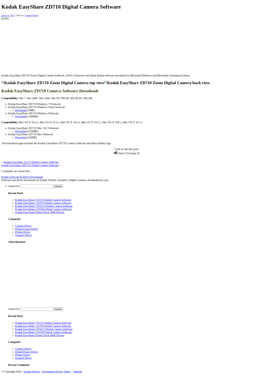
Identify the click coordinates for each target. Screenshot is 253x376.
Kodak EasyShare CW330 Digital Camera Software (43, 209)
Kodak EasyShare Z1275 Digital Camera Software (31, 162)
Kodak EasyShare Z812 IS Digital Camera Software (29, 165)
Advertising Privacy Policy (56, 371)
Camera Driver (31, 15)
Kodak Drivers (32, 371)
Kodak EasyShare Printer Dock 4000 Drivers (39, 212)
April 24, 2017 (8, 15)
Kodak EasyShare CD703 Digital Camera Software (43, 203)
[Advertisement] (104, 44)
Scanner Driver (23, 235)
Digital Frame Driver (26, 228)
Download (21, 110)
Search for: (14, 186)
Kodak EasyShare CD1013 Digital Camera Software (44, 206)
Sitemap (77, 371)
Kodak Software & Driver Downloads (22, 177)
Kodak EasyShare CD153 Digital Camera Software (43, 199)
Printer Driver (22, 232)
